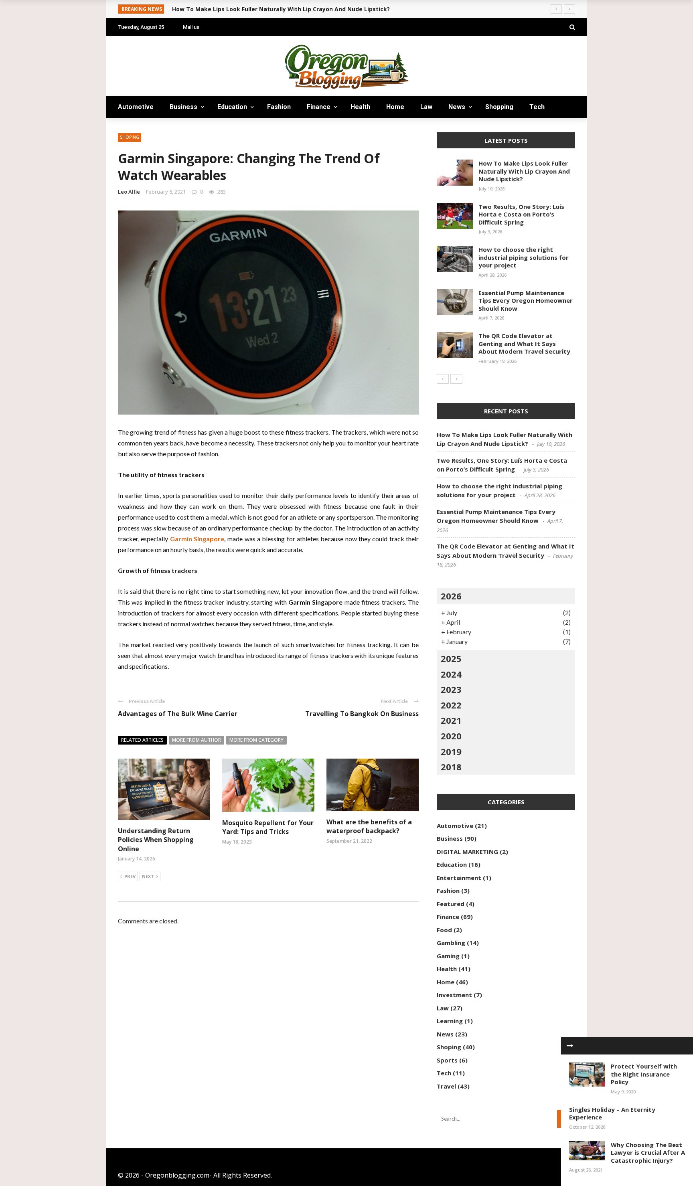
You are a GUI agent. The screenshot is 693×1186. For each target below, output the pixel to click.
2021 (451, 720)
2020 (451, 736)
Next (148, 876)
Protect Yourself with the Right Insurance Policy (644, 1074)
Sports (447, 1060)
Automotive (136, 107)
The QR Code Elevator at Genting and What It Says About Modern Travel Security (524, 343)
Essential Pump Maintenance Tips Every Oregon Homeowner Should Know (525, 300)
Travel (136, 128)
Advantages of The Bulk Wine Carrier (177, 713)
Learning (450, 1021)
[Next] (456, 379)
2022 (451, 705)
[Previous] (443, 379)
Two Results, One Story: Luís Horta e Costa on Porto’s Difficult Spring (521, 214)
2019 (451, 751)
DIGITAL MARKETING (467, 852)
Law (426, 107)
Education (232, 107)
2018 (451, 767)
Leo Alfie (129, 191)
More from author (196, 740)
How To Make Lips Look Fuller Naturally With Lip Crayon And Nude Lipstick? (524, 171)
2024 (451, 674)
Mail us (191, 27)
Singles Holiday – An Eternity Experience (612, 1113)
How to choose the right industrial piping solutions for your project (523, 257)
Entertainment (459, 878)
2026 (451, 596)
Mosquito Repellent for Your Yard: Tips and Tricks (268, 827)
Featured (450, 904)
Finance (318, 107)
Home (395, 107)
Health (360, 107)
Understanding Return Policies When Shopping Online (156, 839)
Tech (537, 107)
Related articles (142, 740)
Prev (130, 876)
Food (444, 930)
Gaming (448, 956)
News (456, 107)
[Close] (570, 1045)
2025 (451, 658)
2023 (451, 689)
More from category (256, 740)
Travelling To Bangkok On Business (362, 713)
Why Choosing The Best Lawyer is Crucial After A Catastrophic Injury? (648, 1152)
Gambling (451, 943)
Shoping (449, 1047)
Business (183, 107)
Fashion (279, 107)
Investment (454, 995)
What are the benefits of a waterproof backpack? (369, 826)
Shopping (499, 107)
